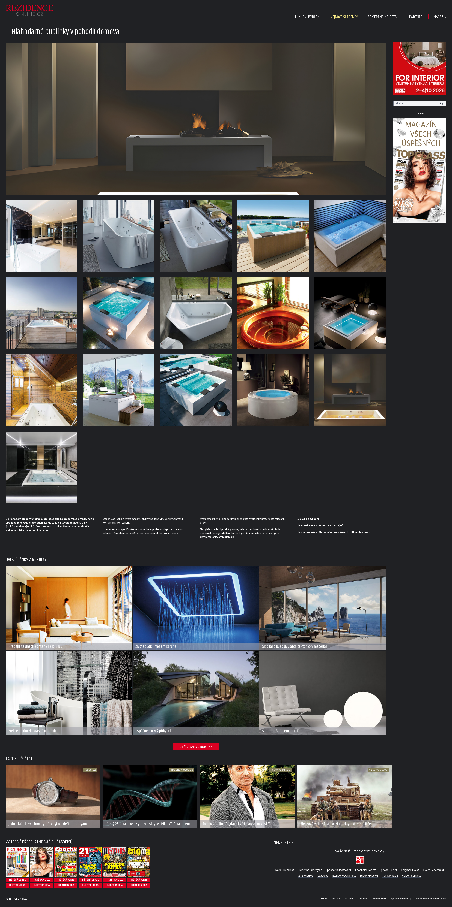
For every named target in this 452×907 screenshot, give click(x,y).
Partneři (416, 17)
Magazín (439, 17)
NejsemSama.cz (411, 875)
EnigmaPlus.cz (410, 870)
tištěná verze (17, 879)
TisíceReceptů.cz (433, 870)
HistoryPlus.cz (369, 875)
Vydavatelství (379, 898)
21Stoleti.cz (305, 875)
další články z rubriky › (195, 747)
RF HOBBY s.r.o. (18, 898)
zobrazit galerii (196, 118)
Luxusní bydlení (307, 17)
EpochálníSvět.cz (365, 870)
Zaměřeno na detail (383, 17)
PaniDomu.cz (390, 875)
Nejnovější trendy (344, 17)
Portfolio (336, 898)
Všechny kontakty (399, 898)
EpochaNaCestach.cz (339, 870)
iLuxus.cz (322, 875)
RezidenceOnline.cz (344, 875)
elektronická (17, 885)
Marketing (363, 898)
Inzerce (349, 898)
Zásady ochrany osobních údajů (429, 898)
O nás (324, 898)
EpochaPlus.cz (388, 870)
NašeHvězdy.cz (284, 870)
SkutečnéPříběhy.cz (310, 870)
